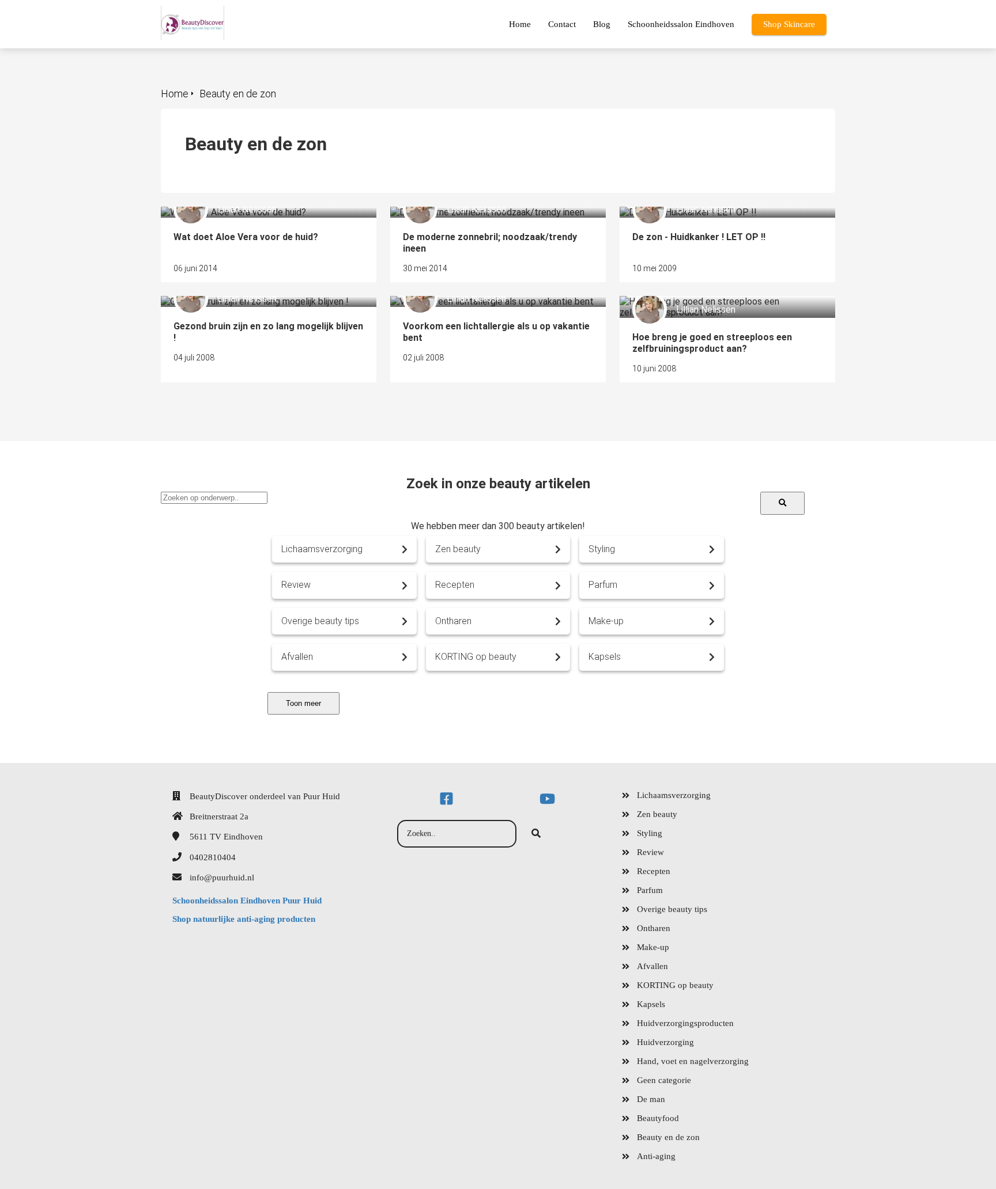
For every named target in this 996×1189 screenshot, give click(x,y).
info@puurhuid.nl (222, 877)
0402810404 (213, 857)
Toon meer (303, 703)
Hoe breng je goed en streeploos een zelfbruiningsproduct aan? (695, 307)
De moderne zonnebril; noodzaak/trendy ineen (482, 212)
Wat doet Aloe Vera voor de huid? (229, 212)
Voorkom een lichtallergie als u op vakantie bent (487, 301)
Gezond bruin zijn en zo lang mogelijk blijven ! (250, 301)
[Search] (782, 503)
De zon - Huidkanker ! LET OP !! (684, 212)
